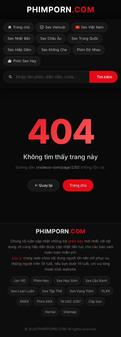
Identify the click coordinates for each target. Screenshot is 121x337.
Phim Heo (41, 280)
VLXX (105, 291)
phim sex (75, 241)
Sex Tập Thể (52, 291)
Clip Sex (95, 301)
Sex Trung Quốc (84, 38)
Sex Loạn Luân (22, 291)
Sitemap (69, 312)
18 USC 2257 (70, 301)
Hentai (50, 312)
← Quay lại (43, 185)
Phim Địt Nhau (88, 50)
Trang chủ (21, 27)
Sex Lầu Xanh (96, 280)
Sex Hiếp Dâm (19, 50)
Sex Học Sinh (67, 280)
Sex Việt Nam (92, 27)
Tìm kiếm (104, 77)
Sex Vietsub (55, 27)
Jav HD (20, 280)
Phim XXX (44, 301)
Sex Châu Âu (50, 38)
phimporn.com (52, 329)
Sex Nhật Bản (19, 38)
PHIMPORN (61, 9)
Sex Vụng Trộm (81, 291)
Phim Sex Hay (24, 61)
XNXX (24, 301)
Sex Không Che (54, 50)
